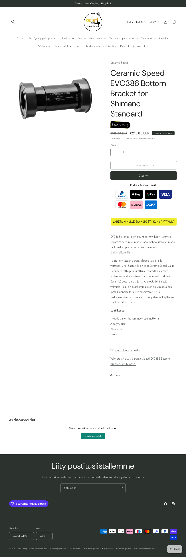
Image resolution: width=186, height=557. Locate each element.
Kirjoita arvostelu (93, 436)
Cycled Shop (22, 548)
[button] (13, 22)
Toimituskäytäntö (123, 548)
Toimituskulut (131, 138)
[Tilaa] (122, 488)
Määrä (113, 145)
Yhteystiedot (75, 548)
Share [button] (117, 374)
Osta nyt (144, 175)
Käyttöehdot (107, 548)
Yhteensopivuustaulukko (125, 350)
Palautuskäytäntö (91, 548)
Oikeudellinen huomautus (145, 548)
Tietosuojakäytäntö (58, 548)
